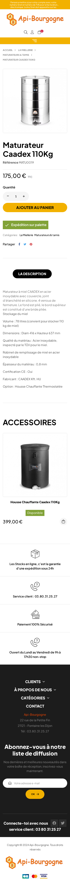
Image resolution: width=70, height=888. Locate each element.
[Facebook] (54, 823)
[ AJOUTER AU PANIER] (63, 521)
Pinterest (31, 244)
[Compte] (32, 32)
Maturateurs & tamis (46, 235)
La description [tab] (32, 274)
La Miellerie (26, 235)
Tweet (25, 244)
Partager (19, 244)
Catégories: (10, 235)
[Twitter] (62, 823)
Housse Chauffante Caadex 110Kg (35, 502)
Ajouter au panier (35, 207)
